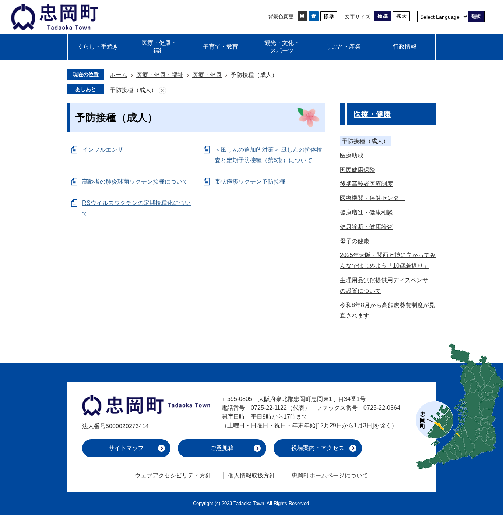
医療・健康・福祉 (159, 47)
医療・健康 (207, 75)
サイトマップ (126, 448)
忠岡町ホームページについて (330, 475)
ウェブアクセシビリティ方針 (173, 475)
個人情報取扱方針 (251, 475)
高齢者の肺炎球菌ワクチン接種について (135, 181)
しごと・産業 (343, 46)
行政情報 (404, 46)
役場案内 (317, 448)
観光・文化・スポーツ (282, 47)
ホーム (118, 75)
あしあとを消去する (162, 90)
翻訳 (476, 16)
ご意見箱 (222, 448)
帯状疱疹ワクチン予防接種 (250, 181)
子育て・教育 (220, 46)
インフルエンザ (102, 149)
